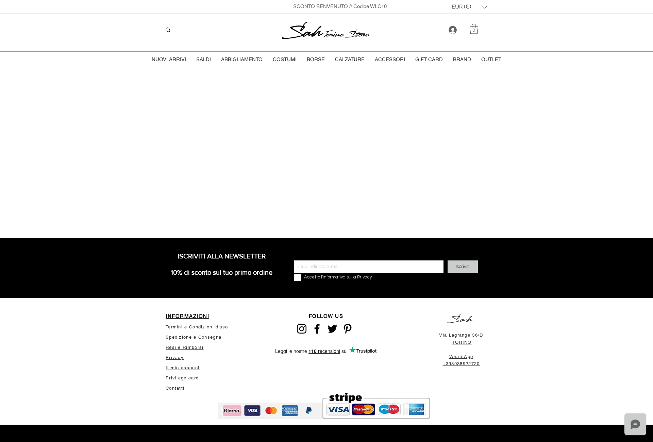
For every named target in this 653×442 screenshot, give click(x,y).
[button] (469, 7)
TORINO (462, 342)
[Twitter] (332, 328)
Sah (303, 32)
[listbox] (469, 7)
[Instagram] (301, 328)
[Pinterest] (347, 328)
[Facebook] (317, 328)
